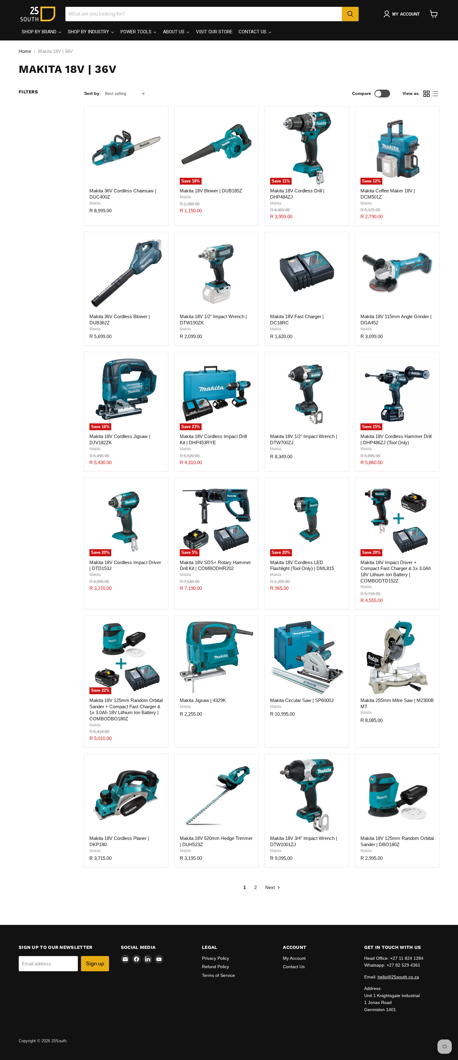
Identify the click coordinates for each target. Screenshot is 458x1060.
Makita (95, 203)
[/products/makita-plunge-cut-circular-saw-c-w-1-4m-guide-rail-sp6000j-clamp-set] (307, 657)
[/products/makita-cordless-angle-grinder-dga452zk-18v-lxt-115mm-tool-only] (397, 274)
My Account (294, 958)
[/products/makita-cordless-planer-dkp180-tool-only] (126, 795)
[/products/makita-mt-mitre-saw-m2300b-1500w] (397, 657)
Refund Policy (215, 966)
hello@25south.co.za (398, 976)
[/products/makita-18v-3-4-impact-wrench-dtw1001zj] (307, 795)
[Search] (350, 14)
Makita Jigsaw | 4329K (203, 700)
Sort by (91, 93)
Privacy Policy (215, 958)
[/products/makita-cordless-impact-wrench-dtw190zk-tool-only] (216, 274)
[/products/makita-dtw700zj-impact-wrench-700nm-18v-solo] (307, 394)
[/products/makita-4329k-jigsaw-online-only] (216, 657)
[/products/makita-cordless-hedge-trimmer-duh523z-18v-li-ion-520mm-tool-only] (216, 795)
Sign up (95, 963)
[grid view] (426, 93)
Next (270, 887)
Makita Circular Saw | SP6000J (302, 700)
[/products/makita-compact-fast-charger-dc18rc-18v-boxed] (307, 274)
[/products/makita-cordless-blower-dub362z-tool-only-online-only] (126, 274)
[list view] (435, 93)
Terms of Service (218, 975)
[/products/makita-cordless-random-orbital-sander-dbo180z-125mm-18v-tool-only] (397, 795)
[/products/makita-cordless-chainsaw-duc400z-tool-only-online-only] (126, 148)
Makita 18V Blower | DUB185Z (211, 190)
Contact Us (294, 966)
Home (25, 51)
